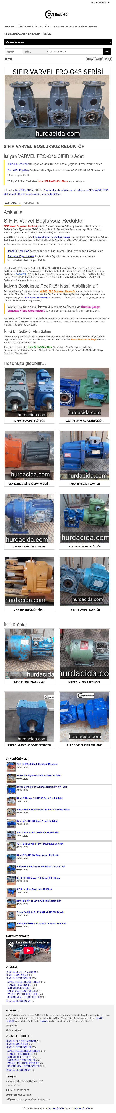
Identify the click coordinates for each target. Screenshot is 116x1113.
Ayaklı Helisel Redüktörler (23, 981)
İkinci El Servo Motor (18, 1000)
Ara (107, 51)
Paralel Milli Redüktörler (23, 993)
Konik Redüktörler (18, 987)
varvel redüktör (33, 193)
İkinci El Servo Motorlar (58, 26)
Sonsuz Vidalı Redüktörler (23, 996)
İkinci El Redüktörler (29, 26)
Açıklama (11, 202)
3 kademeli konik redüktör (56, 190)
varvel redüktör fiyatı (51, 193)
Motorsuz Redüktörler (21, 990)
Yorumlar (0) (31, 202)
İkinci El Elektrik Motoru (21, 971)
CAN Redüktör (56, 1108)
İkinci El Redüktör (18, 251)
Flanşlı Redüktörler (19, 984)
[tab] (12, 203)
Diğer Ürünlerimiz (14, 42)
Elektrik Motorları (86, 26)
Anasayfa (9, 26)
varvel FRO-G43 (17, 193)
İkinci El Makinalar (14, 33)
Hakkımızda (34, 33)
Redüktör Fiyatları (18, 170)
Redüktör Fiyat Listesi (21, 256)
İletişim (47, 33)
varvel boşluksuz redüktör (81, 190)
